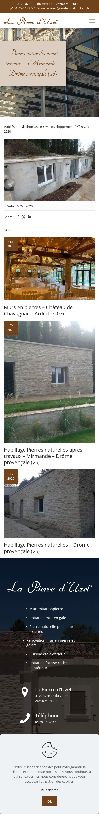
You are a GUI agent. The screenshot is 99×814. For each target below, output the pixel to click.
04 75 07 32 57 (24, 8)
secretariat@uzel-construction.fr (65, 8)
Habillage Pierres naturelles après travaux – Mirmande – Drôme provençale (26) (43, 456)
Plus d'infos (49, 790)
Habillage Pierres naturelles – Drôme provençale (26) (47, 548)
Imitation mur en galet (48, 617)
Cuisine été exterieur (47, 654)
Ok (49, 801)
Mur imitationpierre (46, 608)
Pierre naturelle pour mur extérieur (51, 629)
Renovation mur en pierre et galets (50, 642)
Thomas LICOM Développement (49, 126)
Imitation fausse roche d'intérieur (48, 665)
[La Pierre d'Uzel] (31, 20)
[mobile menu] (92, 20)
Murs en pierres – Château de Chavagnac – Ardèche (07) (38, 310)
